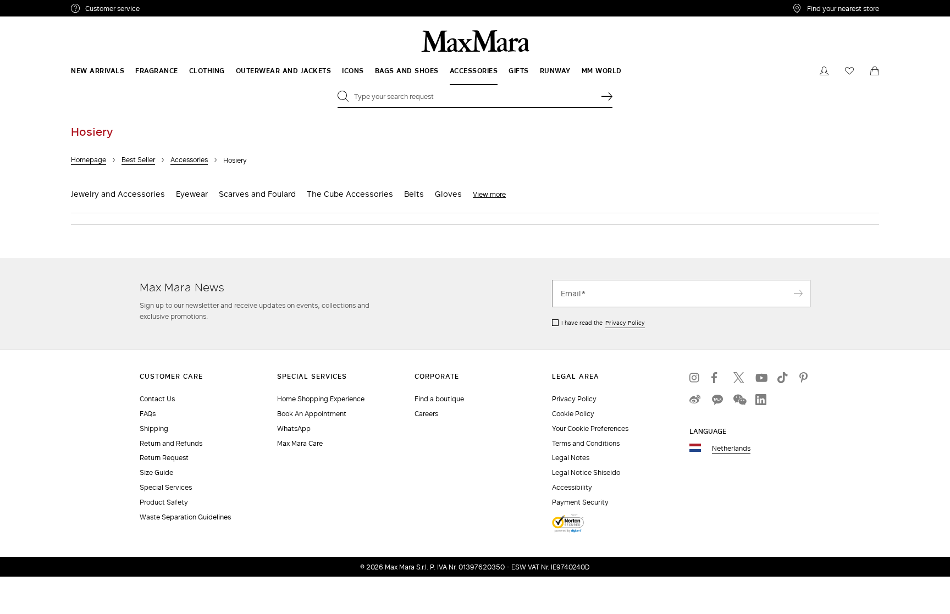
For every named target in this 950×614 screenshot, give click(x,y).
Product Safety (164, 502)
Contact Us (157, 398)
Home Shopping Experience (320, 398)
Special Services (166, 487)
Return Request (164, 457)
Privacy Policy (625, 322)
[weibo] (694, 399)
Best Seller (138, 159)
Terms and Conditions (586, 443)
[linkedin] (760, 399)
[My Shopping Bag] (874, 71)
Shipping (154, 428)
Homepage (88, 159)
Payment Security (580, 502)
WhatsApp (294, 428)
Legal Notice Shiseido (586, 472)
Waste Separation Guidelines (185, 517)
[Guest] (824, 71)
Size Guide (156, 472)
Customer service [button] (160, 9)
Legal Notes (570, 457)
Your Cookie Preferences (590, 428)
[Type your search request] (606, 96)
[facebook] (716, 377)
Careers (426, 413)
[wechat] (738, 399)
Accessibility (572, 487)
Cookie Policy (573, 413)
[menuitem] (97, 71)
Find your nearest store (843, 8)
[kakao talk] (716, 399)
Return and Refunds (171, 443)
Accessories (189, 159)
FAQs (148, 413)
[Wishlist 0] (849, 71)
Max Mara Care (300, 443)
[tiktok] (782, 377)
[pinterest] (804, 377)
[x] (738, 377)
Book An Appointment (311, 413)
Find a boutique (439, 398)
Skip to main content (41, 6)
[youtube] (760, 377)
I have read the (603, 322)
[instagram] (694, 377)
